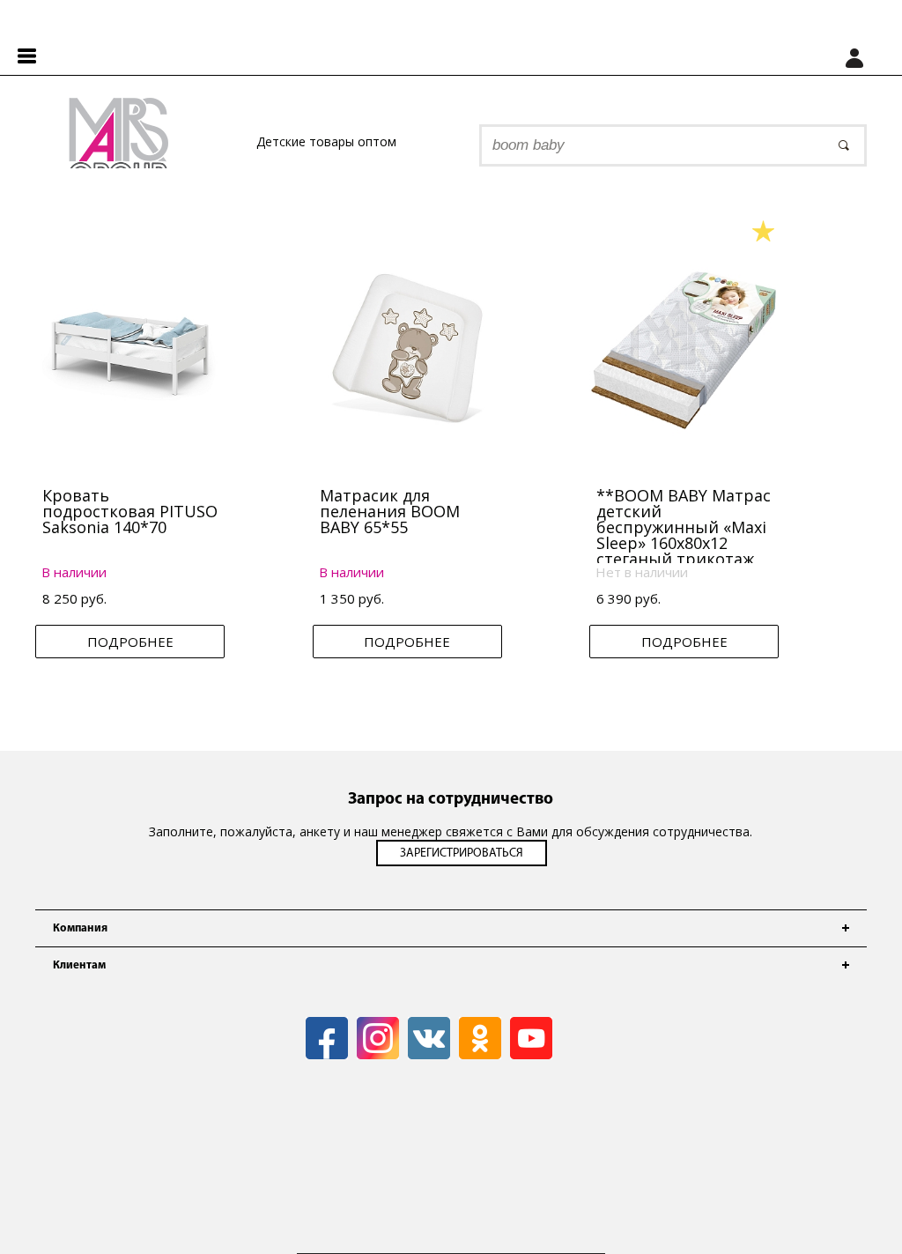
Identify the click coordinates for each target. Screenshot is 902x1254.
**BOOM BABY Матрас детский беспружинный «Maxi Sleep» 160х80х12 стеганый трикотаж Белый (683, 535)
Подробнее (130, 641)
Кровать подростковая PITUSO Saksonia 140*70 (130, 511)
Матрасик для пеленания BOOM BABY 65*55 (390, 511)
